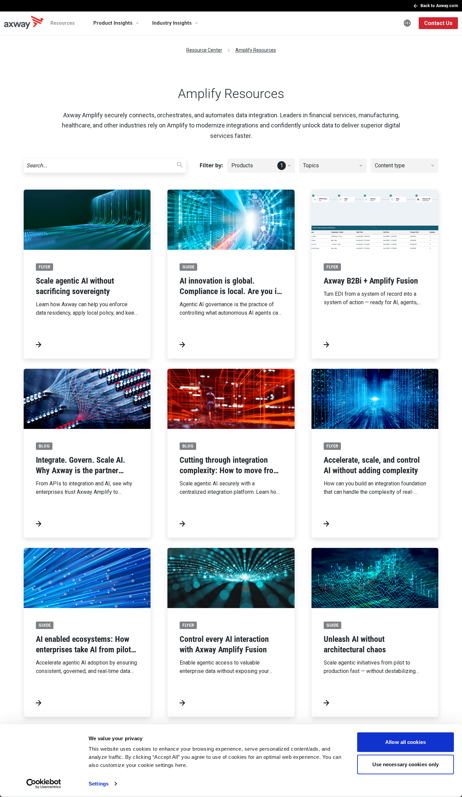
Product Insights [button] (113, 23)
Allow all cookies (405, 742)
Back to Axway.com (439, 5)
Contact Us (438, 23)
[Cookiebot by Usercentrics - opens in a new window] (43, 784)
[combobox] (261, 166)
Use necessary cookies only (405, 764)
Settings (99, 784)
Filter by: (211, 165)
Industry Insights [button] (172, 23)
